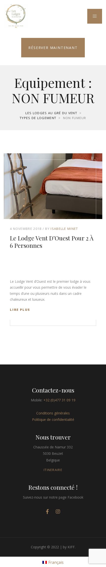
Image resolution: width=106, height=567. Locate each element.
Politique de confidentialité (53, 419)
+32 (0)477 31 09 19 (59, 400)
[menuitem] (53, 562)
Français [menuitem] (56, 562)
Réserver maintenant (52, 47)
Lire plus (20, 309)
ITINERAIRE (53, 470)
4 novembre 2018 (26, 228)
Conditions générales (53, 413)
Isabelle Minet (64, 228)
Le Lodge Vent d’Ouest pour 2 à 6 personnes (51, 241)
